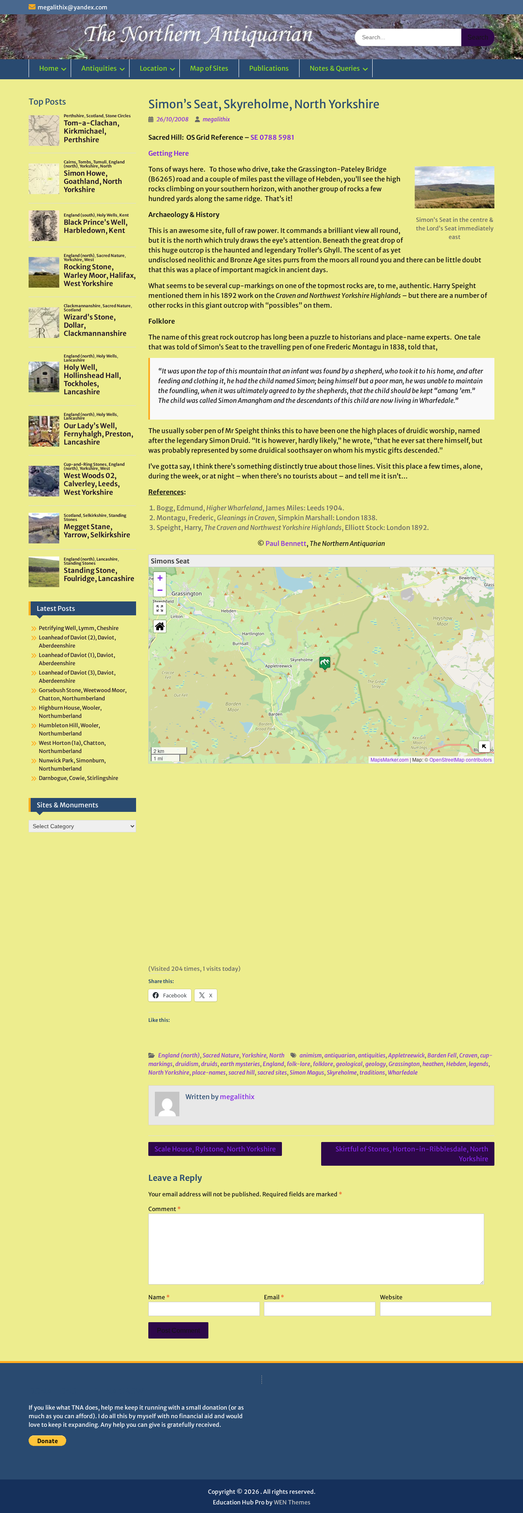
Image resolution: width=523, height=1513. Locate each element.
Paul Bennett (286, 543)
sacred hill (241, 1072)
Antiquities (99, 68)
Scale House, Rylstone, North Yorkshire (215, 1149)
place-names (209, 1072)
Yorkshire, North (263, 1055)
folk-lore (298, 1064)
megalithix (216, 119)
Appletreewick (406, 1055)
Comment (164, 1209)
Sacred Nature (221, 1055)
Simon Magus (307, 1072)
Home (48, 68)
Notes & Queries (335, 68)
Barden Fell (441, 1055)
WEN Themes (292, 1502)
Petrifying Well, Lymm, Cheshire (78, 628)
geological (349, 1064)
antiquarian (339, 1055)
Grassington (404, 1064)
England (273, 1064)
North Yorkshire (168, 1072)
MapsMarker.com (390, 759)
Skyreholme (342, 1072)
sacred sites (272, 1072)
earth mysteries (240, 1064)
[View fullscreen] (160, 608)
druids (209, 1064)
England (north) (179, 1055)
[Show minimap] (484, 747)
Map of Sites (209, 68)
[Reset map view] (160, 626)
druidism (186, 1064)
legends (478, 1064)
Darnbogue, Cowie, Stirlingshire (78, 778)
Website (391, 1297)
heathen (432, 1064)
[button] (324, 663)
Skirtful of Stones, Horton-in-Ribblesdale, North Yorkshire (411, 1154)
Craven (468, 1055)
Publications (269, 68)
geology (375, 1064)
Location (153, 68)
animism (310, 1055)
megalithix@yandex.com (72, 7)
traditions (372, 1072)
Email (274, 1297)
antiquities (371, 1055)
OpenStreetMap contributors (460, 759)
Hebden (456, 1064)
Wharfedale (403, 1072)
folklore (323, 1064)
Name (159, 1297)
